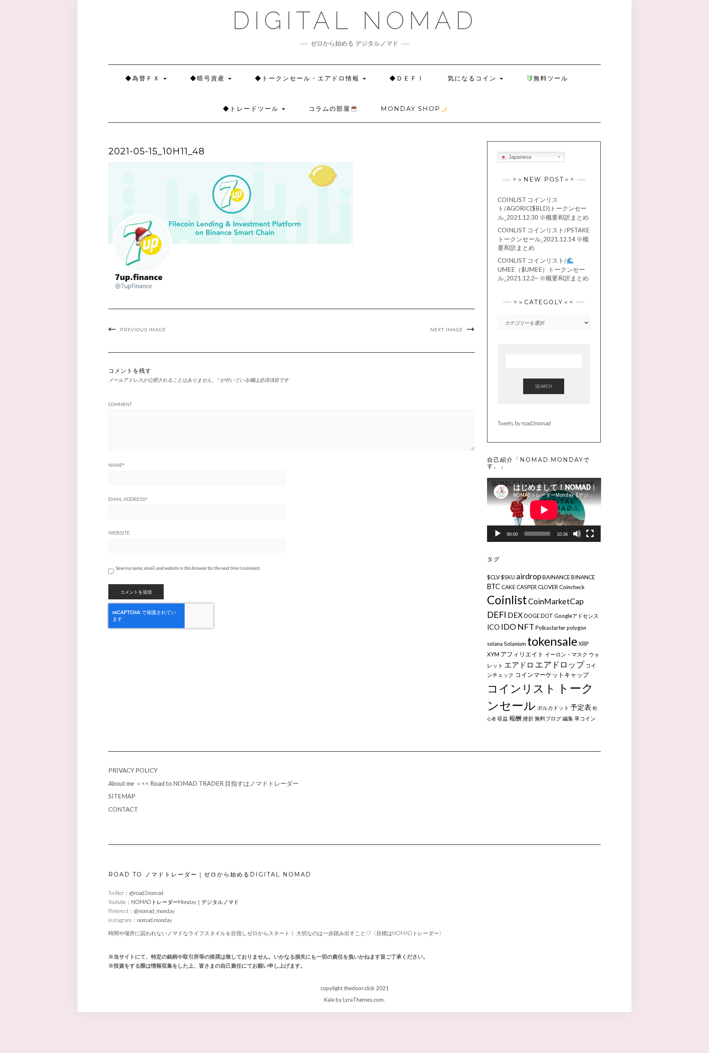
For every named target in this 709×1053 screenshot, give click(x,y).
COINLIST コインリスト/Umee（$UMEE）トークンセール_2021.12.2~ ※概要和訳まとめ (543, 269)
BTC (493, 586)
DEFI (496, 614)
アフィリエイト (522, 654)
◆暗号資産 (208, 78)
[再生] (498, 534)
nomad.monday (154, 920)
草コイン (585, 718)
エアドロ (519, 664)
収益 (502, 718)
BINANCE (583, 577)
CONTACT (123, 809)
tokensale (552, 641)
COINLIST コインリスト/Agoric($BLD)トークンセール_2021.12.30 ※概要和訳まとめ (543, 208)
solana (495, 643)
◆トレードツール (252, 108)
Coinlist (507, 600)
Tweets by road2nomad (524, 423)
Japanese (519, 157)
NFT (525, 626)
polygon (576, 627)
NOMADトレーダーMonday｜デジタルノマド (185, 902)
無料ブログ (548, 718)
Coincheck (572, 587)
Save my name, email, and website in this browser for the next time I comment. (188, 568)
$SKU (508, 577)
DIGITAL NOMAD (354, 20)
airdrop (528, 576)
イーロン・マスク (566, 654)
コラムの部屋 (329, 108)
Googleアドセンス (576, 616)
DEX (515, 614)
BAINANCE (556, 577)
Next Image (446, 330)
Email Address (127, 499)
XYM (493, 654)
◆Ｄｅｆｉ (406, 78)
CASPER (527, 587)
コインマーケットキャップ (552, 674)
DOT (547, 616)
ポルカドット (553, 707)
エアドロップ (559, 664)
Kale (329, 999)
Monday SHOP (410, 108)
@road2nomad (146, 893)
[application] (544, 510)
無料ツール (550, 78)
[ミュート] (577, 534)
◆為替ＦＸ (143, 78)
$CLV (493, 577)
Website (119, 533)
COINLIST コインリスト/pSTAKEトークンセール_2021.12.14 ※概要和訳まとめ (544, 238)
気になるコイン (473, 78)
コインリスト (521, 688)
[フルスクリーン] (590, 534)
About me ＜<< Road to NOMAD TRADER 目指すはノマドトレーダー (203, 783)
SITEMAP (121, 796)
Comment (120, 404)
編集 (568, 718)
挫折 (528, 718)
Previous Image (143, 330)
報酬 (515, 718)
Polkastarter (550, 627)
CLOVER (548, 587)
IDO (508, 626)
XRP (584, 643)
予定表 (580, 707)
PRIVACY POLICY (133, 770)
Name (116, 465)
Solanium (515, 643)
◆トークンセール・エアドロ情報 (308, 78)
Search (543, 386)
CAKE (508, 587)
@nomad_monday (154, 911)
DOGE (532, 616)
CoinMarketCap (555, 601)
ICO (493, 627)
